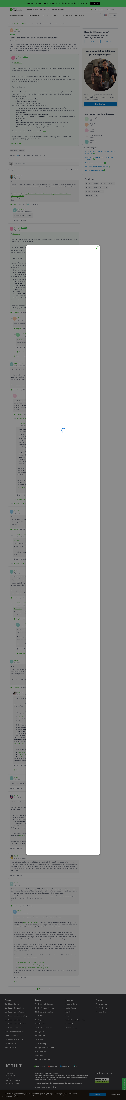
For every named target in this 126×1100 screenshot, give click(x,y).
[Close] (97, 247)
